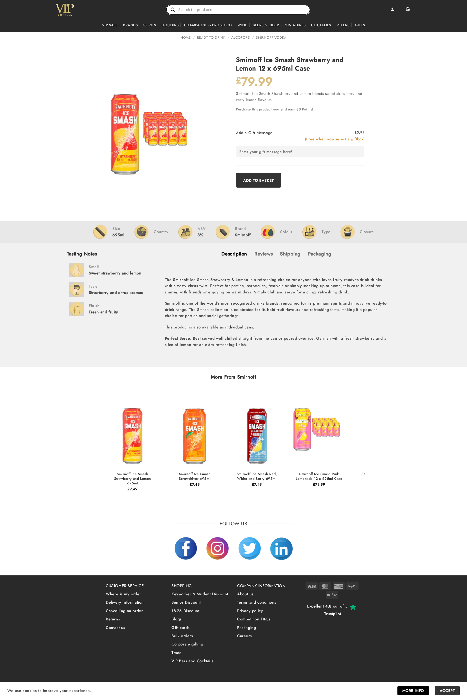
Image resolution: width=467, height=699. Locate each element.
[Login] (392, 10)
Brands (130, 25)
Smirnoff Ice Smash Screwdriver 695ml (195, 476)
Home (185, 37)
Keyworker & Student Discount (199, 594)
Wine (242, 25)
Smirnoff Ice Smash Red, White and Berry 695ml (257, 476)
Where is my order (123, 594)
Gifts (360, 25)
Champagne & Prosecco (208, 25)
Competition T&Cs (253, 619)
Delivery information (125, 602)
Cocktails (321, 25)
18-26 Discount (185, 611)
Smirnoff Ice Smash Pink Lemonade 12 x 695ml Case (319, 476)
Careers (244, 636)
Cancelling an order (124, 611)
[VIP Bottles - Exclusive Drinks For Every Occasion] (75, 9)
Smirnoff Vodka (271, 37)
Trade (176, 652)
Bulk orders (182, 636)
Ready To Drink (211, 37)
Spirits (149, 25)
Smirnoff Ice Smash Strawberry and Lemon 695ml (132, 478)
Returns (113, 619)
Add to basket (258, 180)
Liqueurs (170, 25)
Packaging (246, 627)
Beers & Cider (266, 25)
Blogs (176, 619)
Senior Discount (186, 602)
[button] (408, 10)
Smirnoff (181, 279)
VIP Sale (110, 25)
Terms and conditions (256, 602)
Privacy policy (250, 611)
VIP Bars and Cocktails (192, 661)
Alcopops (240, 37)
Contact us (115, 627)
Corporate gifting (187, 644)
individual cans (239, 327)
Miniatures (295, 25)
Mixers (343, 25)
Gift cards (180, 627)
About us (245, 594)
